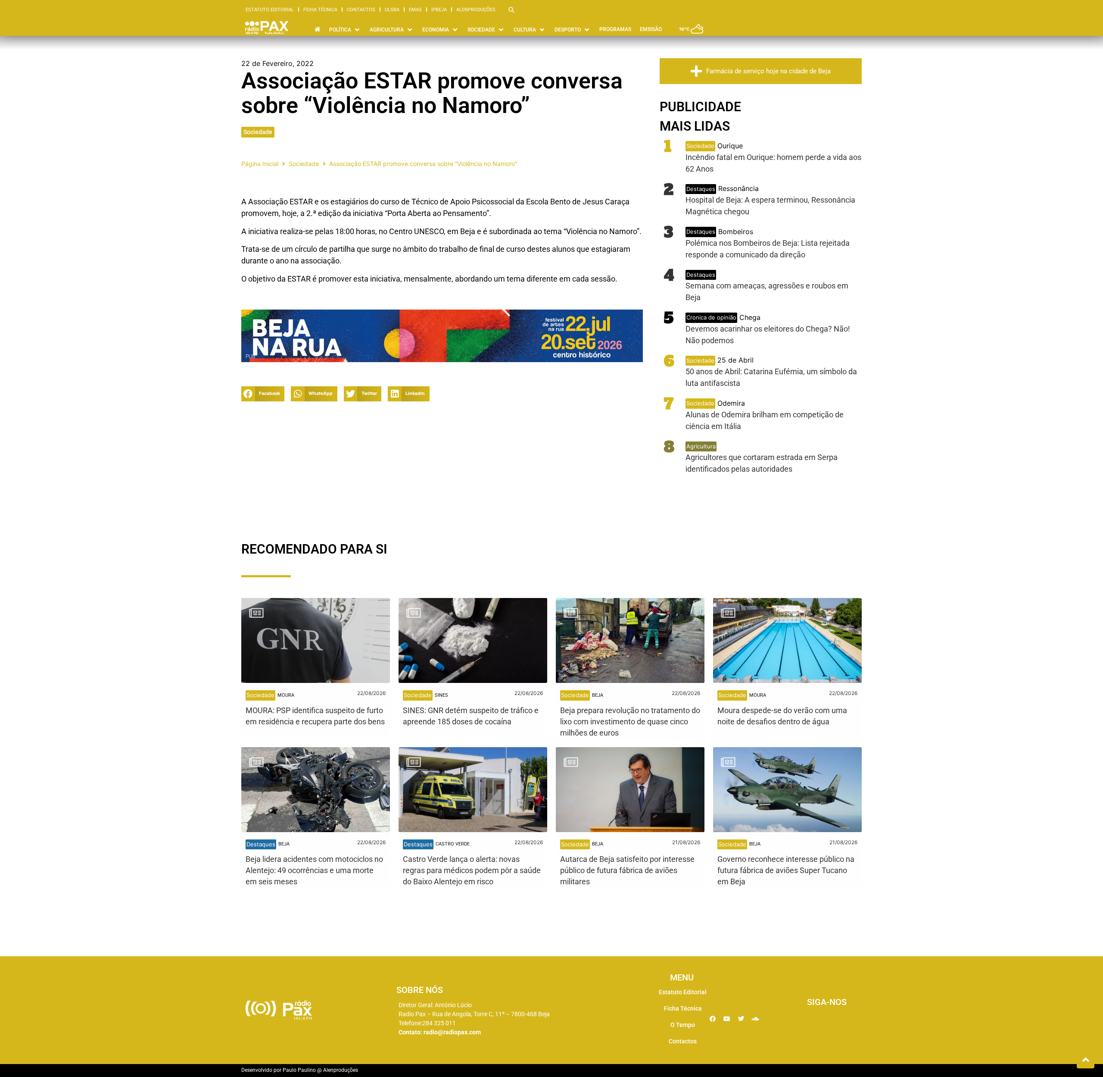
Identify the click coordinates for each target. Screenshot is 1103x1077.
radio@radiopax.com (452, 1032)
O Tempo (682, 1024)
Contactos (361, 10)
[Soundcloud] (755, 1019)
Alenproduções (475, 10)
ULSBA (392, 10)
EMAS (415, 10)
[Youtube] (727, 1019)
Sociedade (257, 131)
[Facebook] (713, 1019)
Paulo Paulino (299, 1070)
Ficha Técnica (320, 10)
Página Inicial (259, 163)
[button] (262, 393)
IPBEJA (439, 10)
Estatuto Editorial (270, 10)
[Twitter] (741, 1019)
